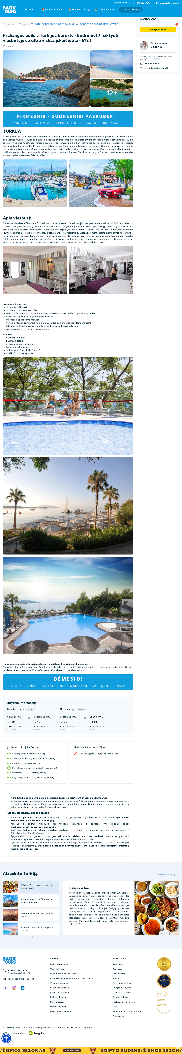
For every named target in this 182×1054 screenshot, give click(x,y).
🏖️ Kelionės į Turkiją (79, 9)
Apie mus (117, 964)
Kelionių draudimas (59, 997)
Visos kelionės (57, 969)
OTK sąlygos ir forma (123, 992)
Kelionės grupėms (59, 964)
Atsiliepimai (118, 1016)
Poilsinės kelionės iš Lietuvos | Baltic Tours (71, 978)
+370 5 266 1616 (17, 970)
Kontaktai (117, 969)
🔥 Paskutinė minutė (53, 9)
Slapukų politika (120, 997)
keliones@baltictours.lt (21, 979)
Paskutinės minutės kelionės (64, 974)
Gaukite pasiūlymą (131, 9)
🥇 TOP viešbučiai (104, 9)
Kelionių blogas (120, 974)
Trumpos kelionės (59, 983)
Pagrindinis (8, 24)
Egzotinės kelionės (59, 988)
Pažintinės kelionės (59, 992)
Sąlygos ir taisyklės (122, 988)
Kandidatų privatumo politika (127, 1011)
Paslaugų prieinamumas (124, 1002)
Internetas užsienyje (60, 1011)
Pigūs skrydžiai (57, 1002)
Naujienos (117, 978)
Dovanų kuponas (58, 1007)
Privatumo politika (122, 983)
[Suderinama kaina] (177, 24)
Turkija (22, 24)
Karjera (116, 1007)
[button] (6, 1038)
